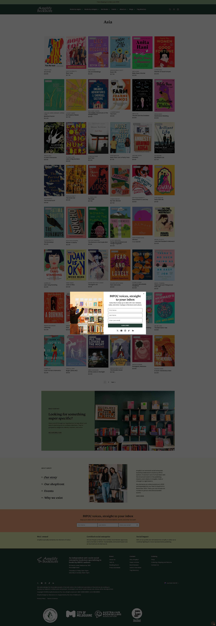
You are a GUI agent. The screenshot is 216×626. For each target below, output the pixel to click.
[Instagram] (125, 330)
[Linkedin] (133, 330)
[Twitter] (117, 330)
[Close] (144, 293)
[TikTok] (129, 330)
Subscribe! (125, 325)
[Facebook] (121, 330)
